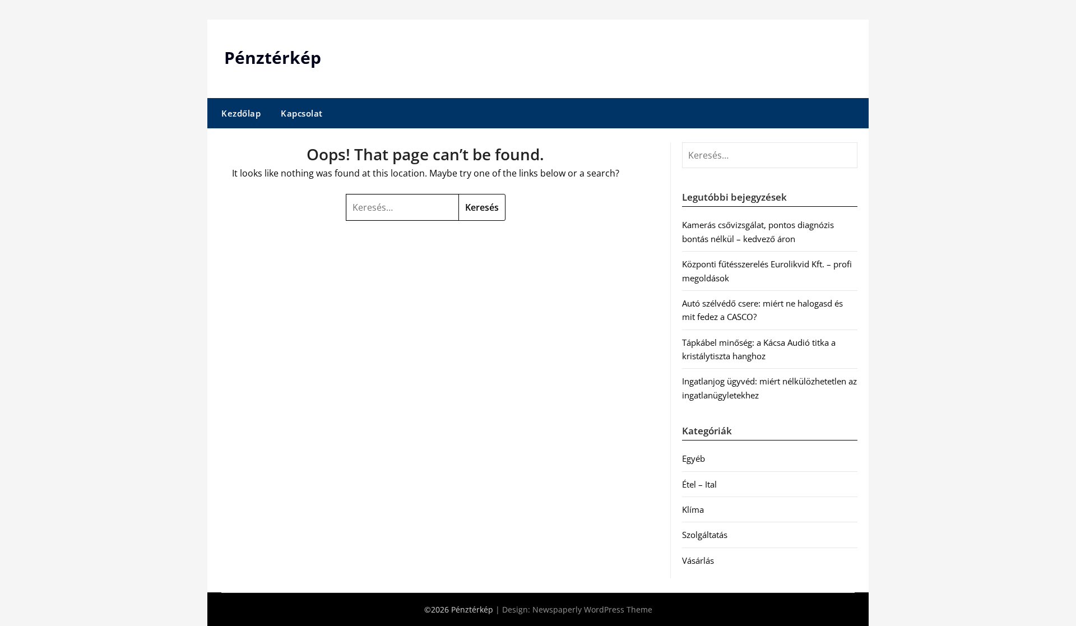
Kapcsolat (302, 113)
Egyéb (693, 458)
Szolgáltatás (704, 534)
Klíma (693, 509)
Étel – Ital (699, 484)
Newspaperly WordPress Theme (592, 609)
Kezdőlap (241, 113)
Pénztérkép (272, 57)
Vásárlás (698, 560)
